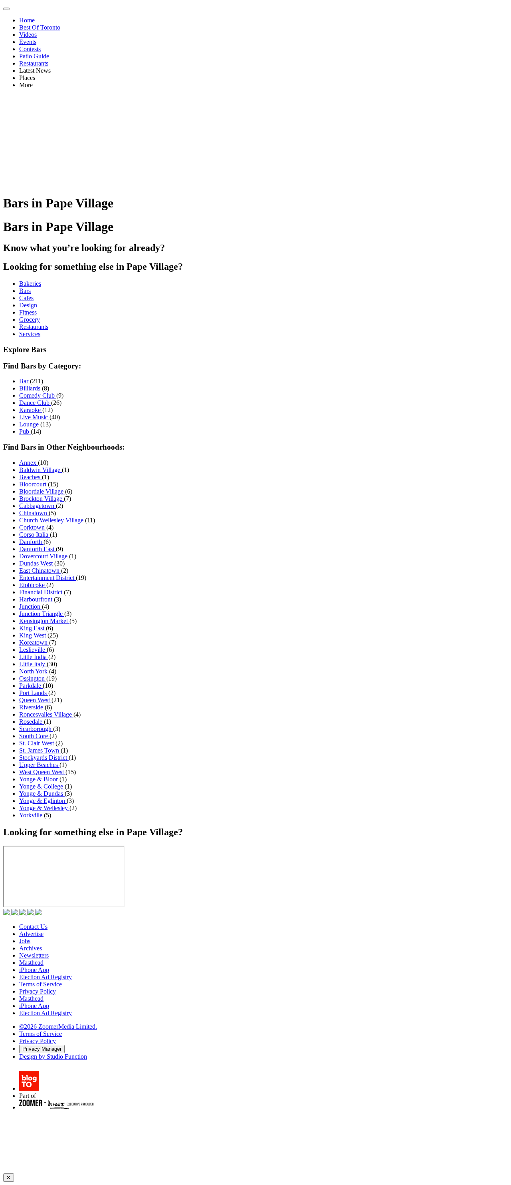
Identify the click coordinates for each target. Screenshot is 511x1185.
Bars (25, 290)
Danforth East (37, 549)
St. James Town (40, 750)
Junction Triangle (41, 613)
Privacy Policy (37, 991)
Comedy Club (37, 395)
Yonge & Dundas (42, 793)
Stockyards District (44, 757)
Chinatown (34, 513)
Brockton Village (41, 498)
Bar (24, 381)
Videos (28, 34)
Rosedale (31, 721)
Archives (30, 948)
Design (28, 305)
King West (33, 635)
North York (34, 671)
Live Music (34, 417)
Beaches (30, 477)
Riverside (32, 707)
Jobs (24, 941)
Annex (28, 462)
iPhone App (34, 969)
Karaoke (30, 409)
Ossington (32, 678)
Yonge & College (42, 786)
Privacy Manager (41, 1049)
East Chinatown (40, 570)
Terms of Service (40, 984)
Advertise (31, 933)
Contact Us (33, 926)
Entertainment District (47, 577)
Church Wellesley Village (52, 520)
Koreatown (34, 642)
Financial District (41, 592)
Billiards (30, 388)
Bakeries (30, 283)
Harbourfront (36, 599)
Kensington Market (44, 620)
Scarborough (36, 728)
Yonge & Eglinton (43, 800)
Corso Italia (34, 534)
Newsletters (34, 955)
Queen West (35, 700)
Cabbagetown (37, 505)
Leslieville (33, 649)
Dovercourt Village (44, 556)
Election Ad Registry (45, 977)
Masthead (31, 962)
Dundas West (36, 563)
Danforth (31, 541)
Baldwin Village (40, 469)
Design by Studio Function (53, 1056)
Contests (30, 49)
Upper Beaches (39, 764)
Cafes (26, 298)
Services (29, 334)
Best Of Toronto (39, 27)
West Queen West (42, 772)
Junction (30, 606)
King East (32, 628)
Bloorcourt (33, 484)
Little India (33, 656)
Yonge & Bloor (39, 779)
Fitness (28, 312)
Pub (25, 431)
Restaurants (33, 63)
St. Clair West (37, 743)
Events (27, 41)
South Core (34, 736)
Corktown (32, 527)
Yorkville (31, 815)
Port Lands (33, 692)
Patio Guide (34, 56)
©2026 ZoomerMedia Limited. (58, 1026)
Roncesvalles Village (46, 714)
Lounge (29, 424)
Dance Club (35, 402)
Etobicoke (32, 585)
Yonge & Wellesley (44, 808)
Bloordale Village (42, 491)
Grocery (29, 319)
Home (27, 20)
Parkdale (31, 685)
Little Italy (33, 664)
